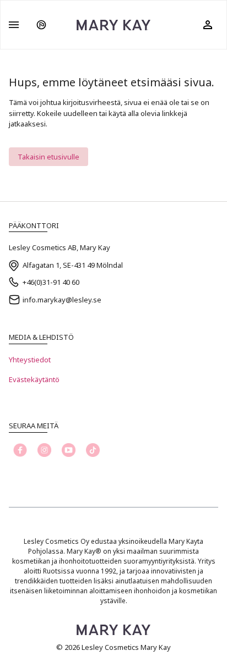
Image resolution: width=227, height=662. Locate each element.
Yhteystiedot (30, 360)
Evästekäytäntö (34, 379)
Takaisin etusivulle (48, 157)
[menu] (14, 25)
